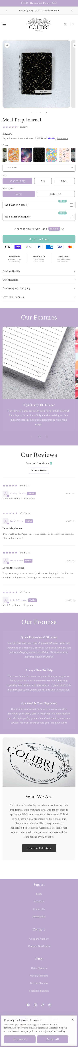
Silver (19, 194)
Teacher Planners (39, 983)
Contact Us (39, 909)
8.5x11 (64, 181)
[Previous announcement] (7, 10)
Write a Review (39, 470)
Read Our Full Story (39, 848)
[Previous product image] (31, 112)
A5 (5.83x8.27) (17, 181)
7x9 (43, 181)
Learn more (62, 138)
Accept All (52, 1039)
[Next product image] (46, 112)
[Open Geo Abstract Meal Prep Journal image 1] (36, 74)
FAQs (59, 680)
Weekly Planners (39, 976)
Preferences (19, 1039)
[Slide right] (47, 437)
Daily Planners (39, 968)
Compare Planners (39, 939)
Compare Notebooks (39, 946)
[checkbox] (39, 205)
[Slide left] (31, 437)
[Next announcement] (71, 10)
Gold (52, 194)
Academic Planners (39, 991)
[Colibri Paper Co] (39, 24)
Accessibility (39, 916)
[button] (4, 24)
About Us (39, 901)
